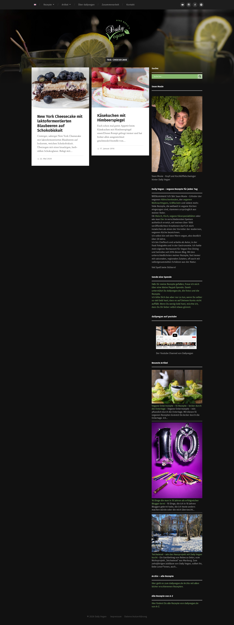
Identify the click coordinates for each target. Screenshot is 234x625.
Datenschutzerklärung (135, 616)
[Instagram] (188, 4)
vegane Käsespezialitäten (182, 216)
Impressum (116, 616)
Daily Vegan (100, 616)
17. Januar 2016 (106, 148)
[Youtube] (182, 4)
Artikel (65, 4)
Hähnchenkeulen (169, 199)
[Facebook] (195, 4)
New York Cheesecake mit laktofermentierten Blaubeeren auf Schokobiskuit (59, 123)
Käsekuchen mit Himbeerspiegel (111, 118)
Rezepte (47, 4)
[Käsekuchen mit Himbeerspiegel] (120, 87)
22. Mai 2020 (45, 158)
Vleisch (158, 216)
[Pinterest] (201, 4)
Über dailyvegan (86, 4)
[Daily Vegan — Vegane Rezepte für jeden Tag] (117, 33)
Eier (162, 219)
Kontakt (130, 4)
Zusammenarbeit (110, 4)
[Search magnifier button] (200, 76)
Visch (165, 216)
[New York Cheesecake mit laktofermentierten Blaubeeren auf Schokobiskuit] (60, 87)
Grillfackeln (175, 203)
